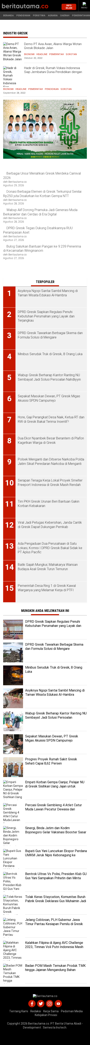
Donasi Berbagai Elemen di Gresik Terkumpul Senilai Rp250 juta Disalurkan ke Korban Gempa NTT (42, 194)
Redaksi (35, 1011)
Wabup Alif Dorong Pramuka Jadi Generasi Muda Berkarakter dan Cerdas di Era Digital (40, 212)
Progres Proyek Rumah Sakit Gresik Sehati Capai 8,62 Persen (51, 761)
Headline (41, 54)
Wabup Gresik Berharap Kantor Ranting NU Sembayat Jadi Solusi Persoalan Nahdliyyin (56, 717)
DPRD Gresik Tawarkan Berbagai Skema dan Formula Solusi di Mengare (54, 647)
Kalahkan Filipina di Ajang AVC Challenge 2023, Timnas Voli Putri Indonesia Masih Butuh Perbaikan (54, 947)
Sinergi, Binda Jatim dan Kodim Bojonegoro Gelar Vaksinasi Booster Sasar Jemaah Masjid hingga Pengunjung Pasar (55, 832)
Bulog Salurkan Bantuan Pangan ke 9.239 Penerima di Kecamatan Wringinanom (42, 248)
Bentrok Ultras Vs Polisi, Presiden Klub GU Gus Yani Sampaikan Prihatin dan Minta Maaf (56, 878)
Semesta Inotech (54, 1027)
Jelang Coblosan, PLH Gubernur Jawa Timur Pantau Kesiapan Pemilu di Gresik (54, 922)
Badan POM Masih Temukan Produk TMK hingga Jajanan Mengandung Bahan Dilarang (55, 970)
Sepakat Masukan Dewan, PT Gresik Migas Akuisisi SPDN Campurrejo (51, 738)
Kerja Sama (51, 1011)
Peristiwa (39, 15)
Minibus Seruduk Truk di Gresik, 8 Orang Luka (53, 669)
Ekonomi (29, 54)
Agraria (53, 15)
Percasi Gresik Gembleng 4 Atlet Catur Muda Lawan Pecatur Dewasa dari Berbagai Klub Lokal (53, 809)
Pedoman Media (72, 1011)
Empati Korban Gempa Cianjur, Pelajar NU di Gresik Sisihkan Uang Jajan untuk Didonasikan (54, 786)
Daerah (64, 15)
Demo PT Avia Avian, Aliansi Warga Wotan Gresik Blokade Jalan (53, 46)
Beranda (8, 15)
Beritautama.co (38, 1023)
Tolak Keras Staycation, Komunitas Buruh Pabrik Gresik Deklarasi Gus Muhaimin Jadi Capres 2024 (55, 901)
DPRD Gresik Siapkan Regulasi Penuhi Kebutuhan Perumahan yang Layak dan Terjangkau (53, 626)
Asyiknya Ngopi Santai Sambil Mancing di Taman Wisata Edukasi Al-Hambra (55, 692)
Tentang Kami (18, 1011)
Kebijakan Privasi (46, 1015)
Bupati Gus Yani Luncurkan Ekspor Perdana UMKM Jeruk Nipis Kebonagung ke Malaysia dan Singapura (56, 855)
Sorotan (71, 54)
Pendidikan (23, 15)
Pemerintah (56, 54)
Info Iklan (69, 6)
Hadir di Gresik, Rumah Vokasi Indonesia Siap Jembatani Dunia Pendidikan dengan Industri (53, 72)
